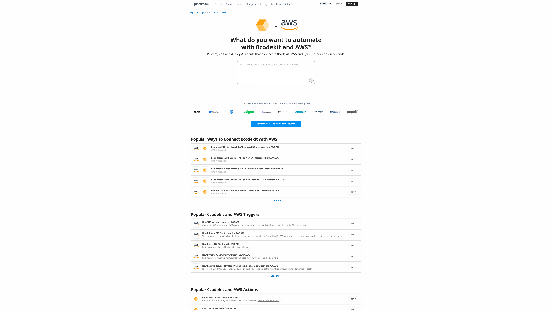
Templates (276, 4)
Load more (276, 200)
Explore (218, 4)
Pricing (263, 4)
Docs (239, 4)
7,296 (330, 4)
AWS (223, 12)
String (288, 4)
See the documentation (268, 300)
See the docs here (270, 258)
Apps (203, 12)
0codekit (213, 12)
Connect (230, 4)
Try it (353, 148)
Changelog (251, 4)
